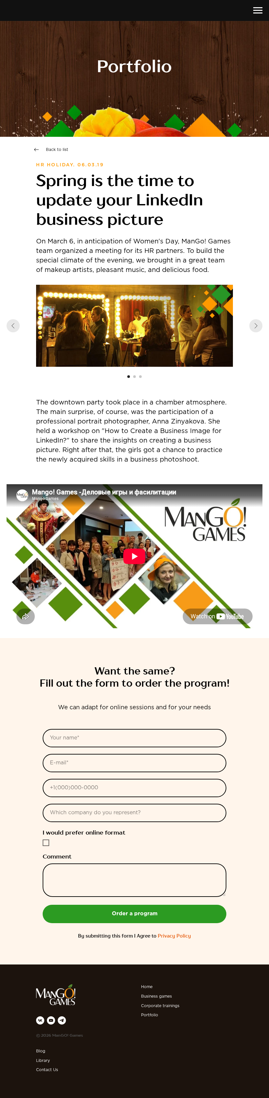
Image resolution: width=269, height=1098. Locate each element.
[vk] (40, 1020)
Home (147, 987)
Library (43, 1061)
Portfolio (149, 1015)
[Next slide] (255, 325)
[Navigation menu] (257, 10)
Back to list (57, 150)
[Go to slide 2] (134, 376)
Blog (40, 1051)
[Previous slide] (13, 325)
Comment (57, 857)
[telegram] (62, 1020)
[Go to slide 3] (140, 376)
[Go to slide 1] (128, 376)
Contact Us (47, 1070)
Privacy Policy (174, 936)
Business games (156, 996)
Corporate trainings (160, 1006)
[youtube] (51, 1020)
